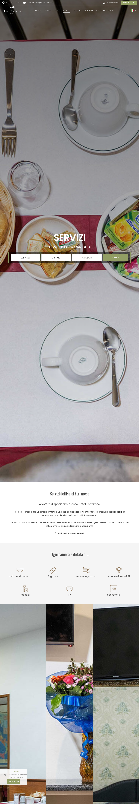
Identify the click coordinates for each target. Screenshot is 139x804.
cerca (115, 257)
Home (38, 10)
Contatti (113, 10)
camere (48, 10)
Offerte (77, 10)
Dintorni (88, 10)
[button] (133, 10)
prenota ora (129, 2)
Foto (58, 10)
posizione (100, 10)
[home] (12, 10)
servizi (66, 10)
